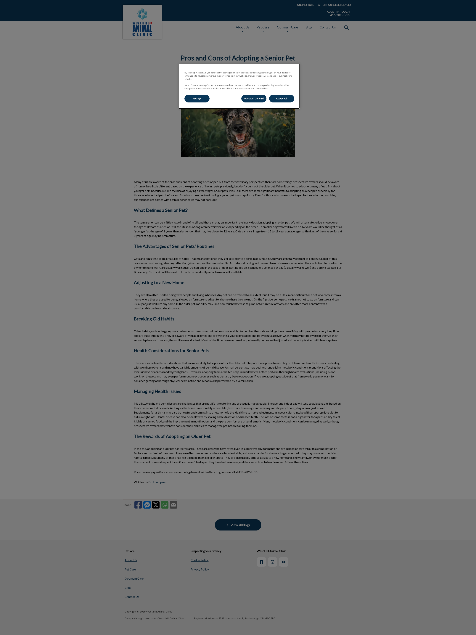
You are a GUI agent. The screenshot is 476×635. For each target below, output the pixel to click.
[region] (239, 86)
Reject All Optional (254, 98)
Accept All (281, 98)
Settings (197, 98)
